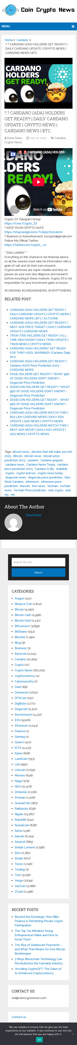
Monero (20, 775)
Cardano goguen (51, 460)
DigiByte (20, 703)
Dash (18, 687)
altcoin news (20, 451)
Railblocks (21, 808)
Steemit (20, 842)
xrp (13, 494)
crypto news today (50, 473)
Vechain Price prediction (30, 490)
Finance (20, 731)
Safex (19, 830)
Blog (18, 642)
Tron (18, 875)
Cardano (60, 138)
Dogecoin (21, 709)
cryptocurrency (25, 676)
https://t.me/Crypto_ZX (20, 223)
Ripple (19, 814)
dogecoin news (15, 477)
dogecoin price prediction (45, 477)
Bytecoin (21, 653)
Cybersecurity (24, 681)
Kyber (19, 753)
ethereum (32, 481)
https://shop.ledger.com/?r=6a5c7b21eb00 (33, 232)
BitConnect (22, 626)
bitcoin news (33, 456)
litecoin (25, 486)
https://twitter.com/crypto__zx (25, 245)
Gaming (20, 736)
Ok (39, 1039)
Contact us (19, 1017)
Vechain (52, 486)
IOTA (18, 747)
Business (21, 648)
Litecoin (20, 770)
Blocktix (20, 637)
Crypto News (13, 142)
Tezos (19, 864)
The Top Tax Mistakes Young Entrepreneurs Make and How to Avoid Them (36, 935)
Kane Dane (14, 138)
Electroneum (23, 714)
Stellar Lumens (25, 847)
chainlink (61, 469)
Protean (20, 797)
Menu (6, 26)
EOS (17, 720)
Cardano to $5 (44, 469)
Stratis (19, 858)
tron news (38, 486)
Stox (18, 853)
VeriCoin (20, 886)
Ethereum (21, 725)
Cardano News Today (40, 464)
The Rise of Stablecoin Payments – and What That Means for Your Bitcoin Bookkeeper (40, 949)
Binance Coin (23, 604)
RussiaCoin (22, 825)
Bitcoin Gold (23, 620)
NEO (18, 786)
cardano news (14, 464)
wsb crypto (55, 490)
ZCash (19, 891)
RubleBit (20, 819)
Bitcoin (17, 456)
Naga (18, 781)
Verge (19, 880)
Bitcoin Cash (23, 615)
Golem (19, 742)
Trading (20, 869)
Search (38, 572)
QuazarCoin (22, 803)
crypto (9, 473)
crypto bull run (25, 473)
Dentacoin (21, 692)
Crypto (19, 665)
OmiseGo (21, 792)
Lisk (17, 764)
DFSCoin (20, 698)
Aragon (19, 598)
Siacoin (19, 836)
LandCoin (21, 759)
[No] (72, 1034)
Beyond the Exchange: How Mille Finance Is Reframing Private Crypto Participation (39, 921)
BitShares (21, 631)
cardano (32, 460)
